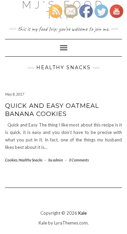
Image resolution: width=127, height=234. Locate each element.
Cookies (11, 160)
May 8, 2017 (14, 94)
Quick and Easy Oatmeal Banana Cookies (52, 109)
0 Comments (79, 160)
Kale (82, 213)
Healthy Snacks (30, 160)
